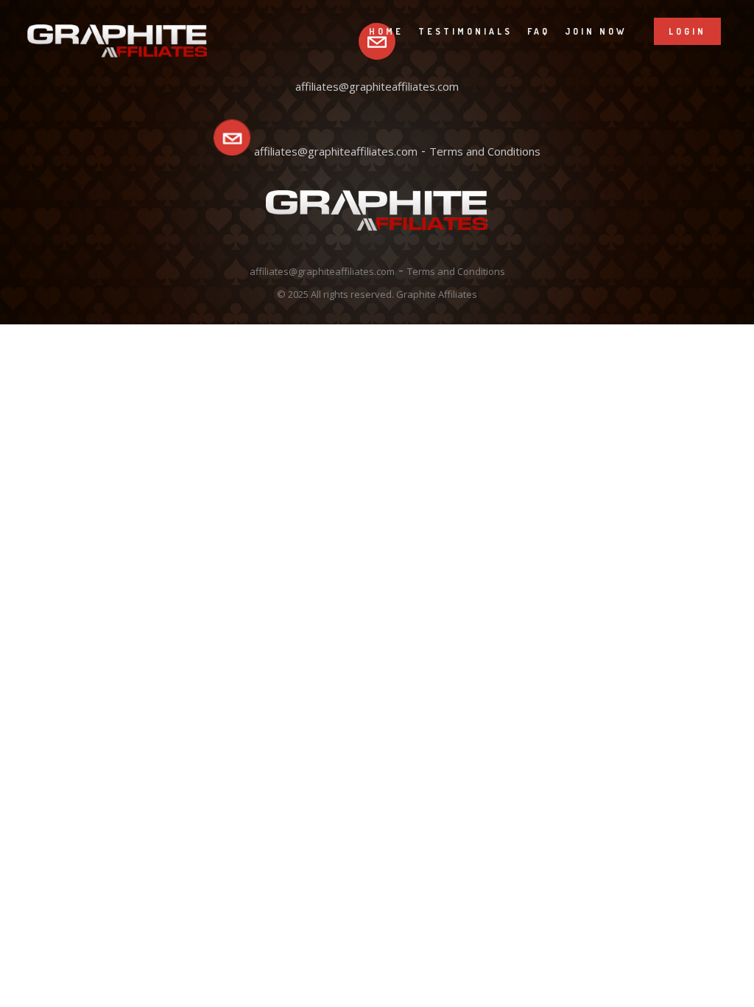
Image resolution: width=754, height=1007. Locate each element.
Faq (538, 31)
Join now (596, 31)
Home (386, 31)
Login (687, 31)
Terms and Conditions (484, 151)
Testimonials (465, 31)
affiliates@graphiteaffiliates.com (335, 151)
